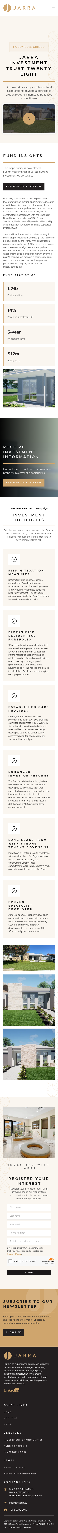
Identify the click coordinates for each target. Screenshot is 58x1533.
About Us (10, 1418)
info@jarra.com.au (18, 1503)
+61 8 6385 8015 (18, 1510)
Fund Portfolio (16, 1446)
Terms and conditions (20, 1474)
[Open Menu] (53, 8)
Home (7, 1412)
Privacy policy (15, 1468)
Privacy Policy (14, 1254)
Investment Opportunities (23, 1440)
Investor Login (15, 1452)
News (7, 1425)
